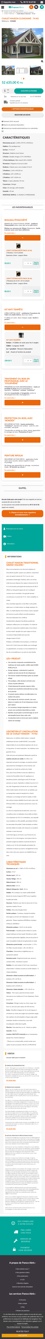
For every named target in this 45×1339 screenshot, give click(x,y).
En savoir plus (9, 233)
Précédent (21, 78)
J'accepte (22, 1335)
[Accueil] (2, 11)
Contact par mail (42, 2)
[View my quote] (35, 7)
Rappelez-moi (9, 2)
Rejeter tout (22, 1331)
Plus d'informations (13, 1327)
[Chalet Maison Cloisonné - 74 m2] (8, 70)
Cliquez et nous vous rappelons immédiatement (23, 513)
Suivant (24, 78)
